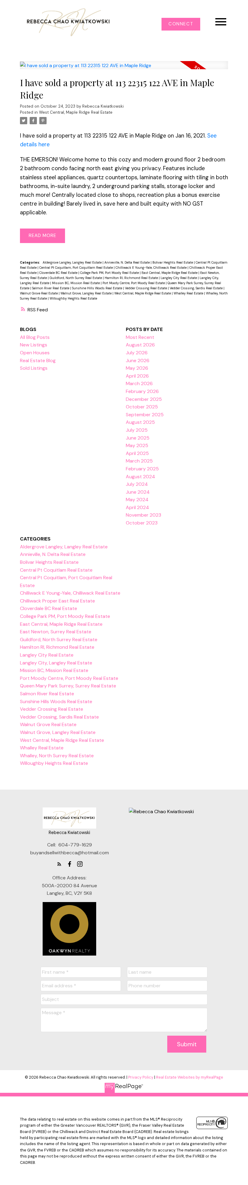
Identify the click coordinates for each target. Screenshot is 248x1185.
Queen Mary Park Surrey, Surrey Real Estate (68, 686)
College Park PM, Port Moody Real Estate (110, 273)
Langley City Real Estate (179, 278)
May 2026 (137, 368)
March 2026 (139, 383)
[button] (181, 24)
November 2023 (143, 515)
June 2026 (137, 360)
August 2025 (140, 422)
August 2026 (140, 345)
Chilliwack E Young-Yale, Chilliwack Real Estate (152, 267)
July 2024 (137, 484)
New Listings (33, 345)
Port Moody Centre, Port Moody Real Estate (134, 283)
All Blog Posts (35, 337)
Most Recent (140, 337)
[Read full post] (124, 68)
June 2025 (137, 438)
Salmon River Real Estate (51, 288)
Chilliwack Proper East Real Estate (57, 601)
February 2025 (142, 469)
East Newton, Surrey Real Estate (55, 631)
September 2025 (145, 414)
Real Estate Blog (38, 360)
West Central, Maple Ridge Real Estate (76, 112)
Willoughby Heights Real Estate (73, 298)
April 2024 (137, 507)
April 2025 (137, 453)
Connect (180, 24)
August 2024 (140, 476)
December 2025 (144, 399)
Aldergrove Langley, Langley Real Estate (73, 262)
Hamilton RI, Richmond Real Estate (132, 278)
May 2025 (137, 445)
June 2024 (138, 492)
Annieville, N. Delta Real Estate (127, 262)
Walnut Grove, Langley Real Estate (86, 293)
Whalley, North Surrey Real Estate (57, 755)
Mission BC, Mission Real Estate (76, 283)
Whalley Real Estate (189, 293)
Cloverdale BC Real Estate (58, 273)
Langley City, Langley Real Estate (56, 663)
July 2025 (137, 430)
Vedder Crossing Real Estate (146, 288)
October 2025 (142, 407)
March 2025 (139, 461)
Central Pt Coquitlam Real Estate (56, 570)
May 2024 (137, 499)
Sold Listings (33, 368)
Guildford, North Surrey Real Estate (76, 278)
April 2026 (137, 376)
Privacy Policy (140, 1077)
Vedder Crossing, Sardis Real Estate (197, 288)
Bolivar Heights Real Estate (173, 262)
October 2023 (142, 523)
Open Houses (35, 352)
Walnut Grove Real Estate (39, 293)
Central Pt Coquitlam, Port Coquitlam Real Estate (76, 267)
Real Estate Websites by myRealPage (189, 1077)
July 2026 (137, 352)
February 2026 (142, 391)
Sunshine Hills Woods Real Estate (97, 288)
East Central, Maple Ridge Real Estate (170, 273)
